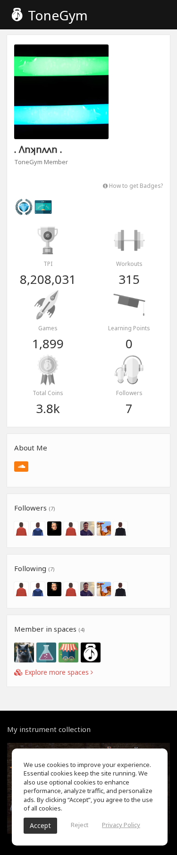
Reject (79, 824)
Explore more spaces (57, 672)
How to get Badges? (135, 185)
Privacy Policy (121, 824)
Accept (40, 825)
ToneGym (56, 15)
